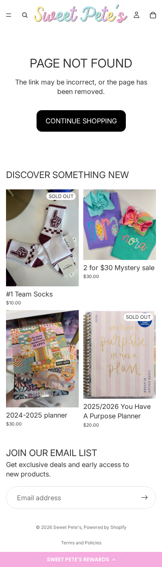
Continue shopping (81, 121)
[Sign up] (145, 498)
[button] (81, 559)
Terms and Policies (81, 542)
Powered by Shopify (105, 527)
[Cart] (153, 15)
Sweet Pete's (67, 527)
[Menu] (8, 15)
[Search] (25, 15)
